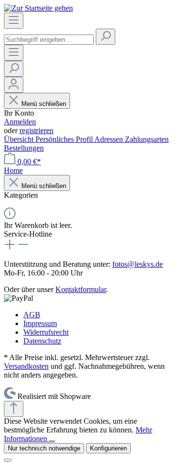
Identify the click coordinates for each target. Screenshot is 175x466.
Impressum (40, 323)
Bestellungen (24, 148)
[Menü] (13, 21)
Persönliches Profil (64, 139)
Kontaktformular (80, 289)
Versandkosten (26, 366)
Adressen (109, 139)
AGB (31, 315)
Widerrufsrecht (46, 332)
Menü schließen (43, 103)
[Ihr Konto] (13, 85)
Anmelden (20, 122)
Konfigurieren (108, 448)
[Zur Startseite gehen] (38, 8)
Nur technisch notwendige (44, 448)
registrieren (36, 130)
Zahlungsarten (147, 139)
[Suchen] (105, 37)
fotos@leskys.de (137, 264)
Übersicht (19, 139)
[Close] (8, 460)
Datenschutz (42, 341)
